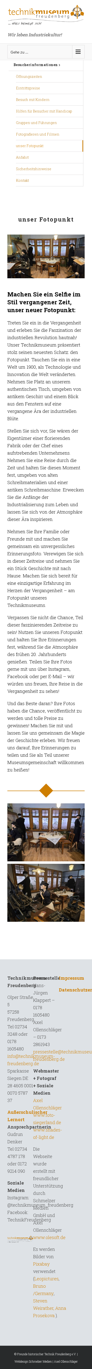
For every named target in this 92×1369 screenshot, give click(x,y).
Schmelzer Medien (40, 1361)
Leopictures (46, 1279)
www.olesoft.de (49, 1237)
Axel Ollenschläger (66, 1361)
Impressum (71, 978)
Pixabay (41, 1264)
